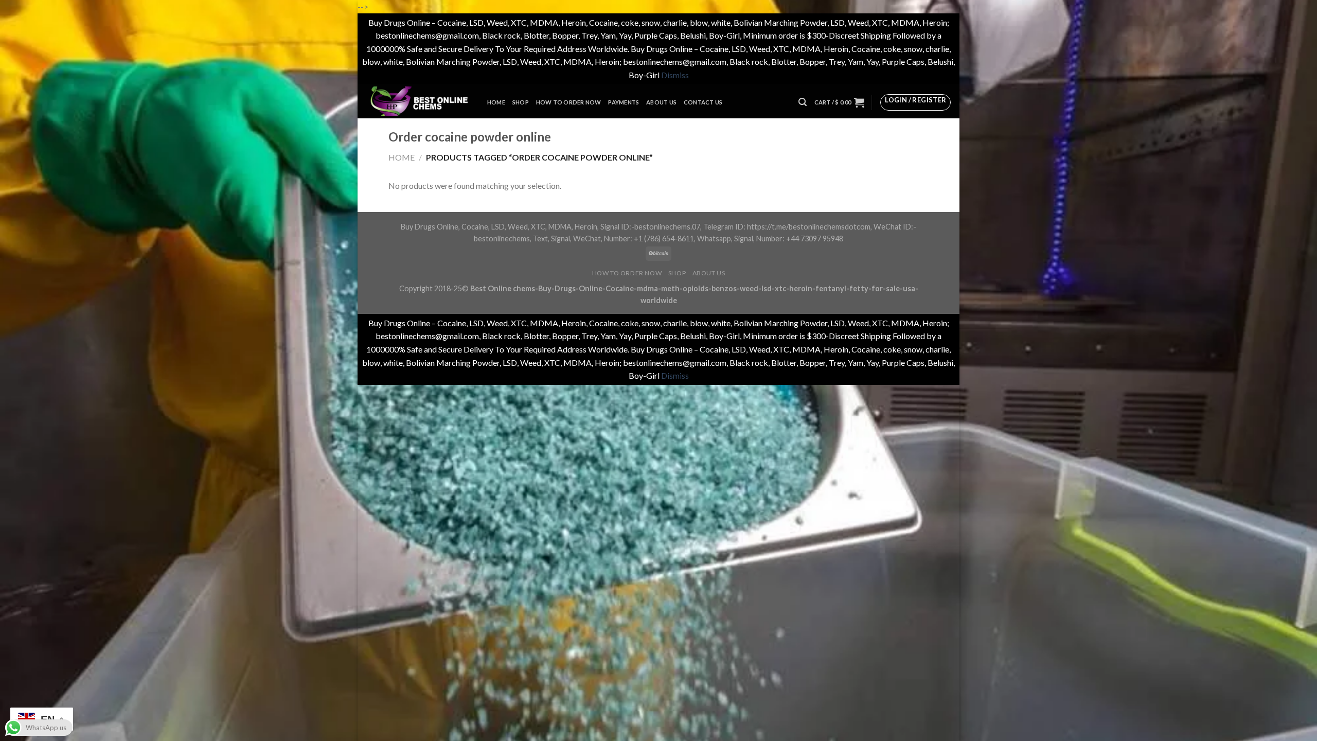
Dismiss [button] (675, 75)
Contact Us (703, 102)
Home (496, 102)
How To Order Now (568, 102)
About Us (661, 102)
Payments (623, 102)
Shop (520, 102)
